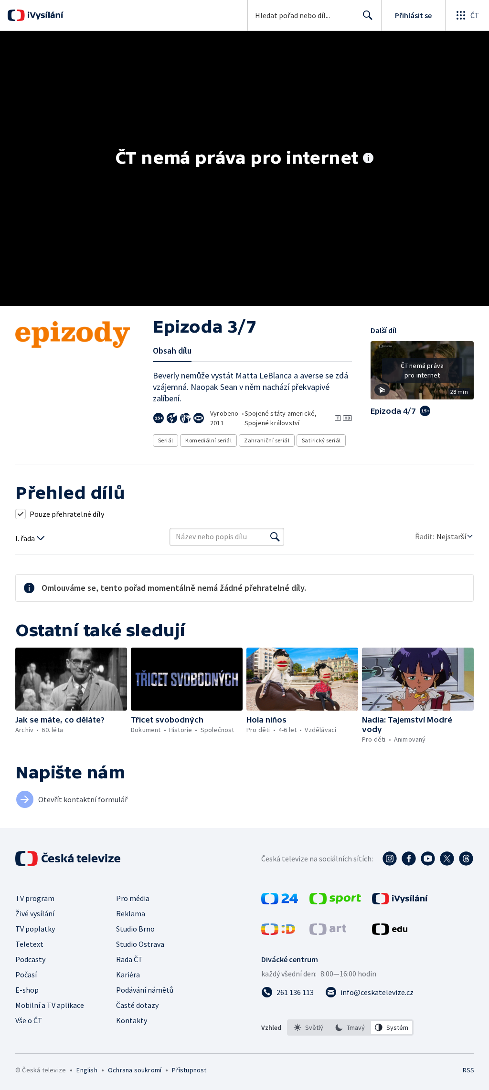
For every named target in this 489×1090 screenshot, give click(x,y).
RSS (468, 1070)
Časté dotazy (137, 1005)
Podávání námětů (144, 990)
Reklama (130, 913)
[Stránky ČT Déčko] (278, 932)
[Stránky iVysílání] (400, 901)
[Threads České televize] (466, 858)
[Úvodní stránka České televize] (68, 858)
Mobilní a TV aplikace (49, 1005)
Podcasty (30, 959)
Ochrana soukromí (134, 1070)
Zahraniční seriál (266, 440)
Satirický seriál (321, 440)
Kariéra (128, 974)
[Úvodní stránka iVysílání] (44, 15)
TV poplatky (35, 928)
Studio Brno (135, 928)
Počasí (26, 974)
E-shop (27, 990)
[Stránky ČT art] (327, 932)
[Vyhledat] (275, 537)
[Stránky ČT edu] (389, 932)
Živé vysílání (34, 913)
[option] (308, 1027)
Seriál (165, 440)
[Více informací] (368, 159)
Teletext (29, 944)
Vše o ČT (29, 1020)
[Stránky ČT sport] (335, 901)
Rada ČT (129, 959)
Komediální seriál (208, 440)
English (86, 1070)
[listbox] (350, 1027)
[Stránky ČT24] (279, 901)
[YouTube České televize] (428, 858)
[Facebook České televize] (408, 858)
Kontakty (131, 1020)
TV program (34, 898)
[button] (422, 373)
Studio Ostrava (140, 944)
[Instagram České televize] (389, 858)
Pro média (132, 898)
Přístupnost (189, 1070)
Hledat (367, 15)
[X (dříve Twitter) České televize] (447, 858)
